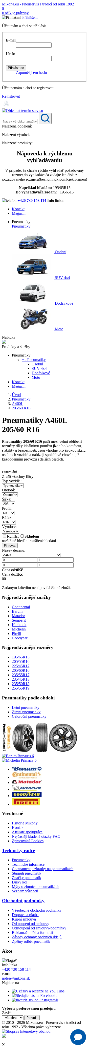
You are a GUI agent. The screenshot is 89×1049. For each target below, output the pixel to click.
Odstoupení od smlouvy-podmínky (39, 928)
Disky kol (19, 882)
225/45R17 (20, 666)
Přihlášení (30, 17)
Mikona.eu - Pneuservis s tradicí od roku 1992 (38, 4)
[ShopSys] (26, 1031)
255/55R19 (20, 688)
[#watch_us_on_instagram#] (35, 1000)
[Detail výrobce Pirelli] (26, 804)
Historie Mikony (25, 823)
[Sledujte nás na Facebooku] (35, 995)
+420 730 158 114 (32, 200)
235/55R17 (20, 675)
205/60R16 (20, 670)
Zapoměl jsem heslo (31, 72)
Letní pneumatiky (25, 707)
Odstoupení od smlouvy (30, 924)
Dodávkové (63, 303)
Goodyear (19, 638)
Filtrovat (10, 545)
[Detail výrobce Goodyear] (27, 796)
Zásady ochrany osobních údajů (37, 937)
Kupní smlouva (24, 919)
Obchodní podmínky (23, 900)
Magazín (18, 213)
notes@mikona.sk (16, 978)
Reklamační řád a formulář (32, 932)
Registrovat (11, 96)
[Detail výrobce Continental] (27, 777)
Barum (17, 611)
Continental (21, 607)
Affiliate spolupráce (27, 832)
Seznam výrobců (25, 891)
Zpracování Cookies (28, 841)
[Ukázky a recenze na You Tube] (38, 991)
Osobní (60, 252)
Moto (58, 329)
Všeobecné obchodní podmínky (37, 910)
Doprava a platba (25, 915)
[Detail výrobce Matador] (27, 782)
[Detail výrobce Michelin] (27, 789)
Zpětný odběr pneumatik (31, 941)
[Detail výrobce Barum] (27, 769)
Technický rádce (18, 850)
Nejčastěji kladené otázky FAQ (36, 836)
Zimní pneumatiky (26, 712)
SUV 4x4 (62, 277)
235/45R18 (20, 679)
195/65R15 (20, 657)
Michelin (19, 629)
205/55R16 (20, 661)
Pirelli (16, 633)
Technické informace (28, 864)
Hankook (19, 625)
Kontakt (18, 209)
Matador (18, 616)
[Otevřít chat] (78, 1037)
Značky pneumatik (26, 878)
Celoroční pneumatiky (29, 716)
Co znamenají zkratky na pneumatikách (42, 869)
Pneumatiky (21, 226)
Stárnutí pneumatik (26, 873)
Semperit (19, 620)
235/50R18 (20, 684)
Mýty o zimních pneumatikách (35, 886)
